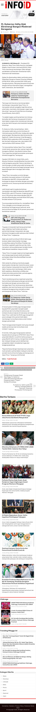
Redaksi (11, 706)
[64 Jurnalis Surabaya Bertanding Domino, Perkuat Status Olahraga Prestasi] (5, 621)
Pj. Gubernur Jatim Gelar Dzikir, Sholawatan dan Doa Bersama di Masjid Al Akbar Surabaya (21, 300)
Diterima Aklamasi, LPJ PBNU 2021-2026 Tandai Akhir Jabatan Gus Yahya (17, 448)
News (13, 32)
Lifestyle (5, 682)
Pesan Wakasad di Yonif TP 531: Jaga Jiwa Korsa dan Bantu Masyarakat (16, 417)
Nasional (5, 693)
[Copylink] (16, 364)
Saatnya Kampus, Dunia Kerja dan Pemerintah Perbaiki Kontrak (15, 549)
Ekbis (4, 684)
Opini (4, 696)
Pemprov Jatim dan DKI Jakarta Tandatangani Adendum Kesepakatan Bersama (20, 96)
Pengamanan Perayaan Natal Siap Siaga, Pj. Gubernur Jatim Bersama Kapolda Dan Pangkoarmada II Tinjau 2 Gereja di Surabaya (13, 378)
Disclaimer (5, 706)
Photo (5, 687)
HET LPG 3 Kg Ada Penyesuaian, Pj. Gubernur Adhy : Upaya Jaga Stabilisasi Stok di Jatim (21, 220)
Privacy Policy (19, 706)
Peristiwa (5, 679)
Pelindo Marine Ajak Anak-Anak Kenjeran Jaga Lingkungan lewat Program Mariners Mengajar (15, 482)
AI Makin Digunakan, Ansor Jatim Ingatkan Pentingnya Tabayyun (14, 516)
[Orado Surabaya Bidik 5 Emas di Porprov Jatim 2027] (5, 613)
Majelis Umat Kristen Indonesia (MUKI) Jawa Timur (16, 369)
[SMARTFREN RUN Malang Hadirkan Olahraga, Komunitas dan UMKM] (5, 605)
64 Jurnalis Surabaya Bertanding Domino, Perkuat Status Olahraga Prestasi (22, 620)
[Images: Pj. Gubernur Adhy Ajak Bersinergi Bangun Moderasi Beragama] (18, 46)
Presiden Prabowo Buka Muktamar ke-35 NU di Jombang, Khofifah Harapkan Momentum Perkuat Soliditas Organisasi (18, 581)
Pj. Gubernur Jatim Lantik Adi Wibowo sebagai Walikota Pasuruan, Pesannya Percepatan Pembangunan (22, 387)
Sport (4, 690)
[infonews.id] (18, 5)
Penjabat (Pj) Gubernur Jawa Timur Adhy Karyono (20, 367)
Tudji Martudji (11, 359)
